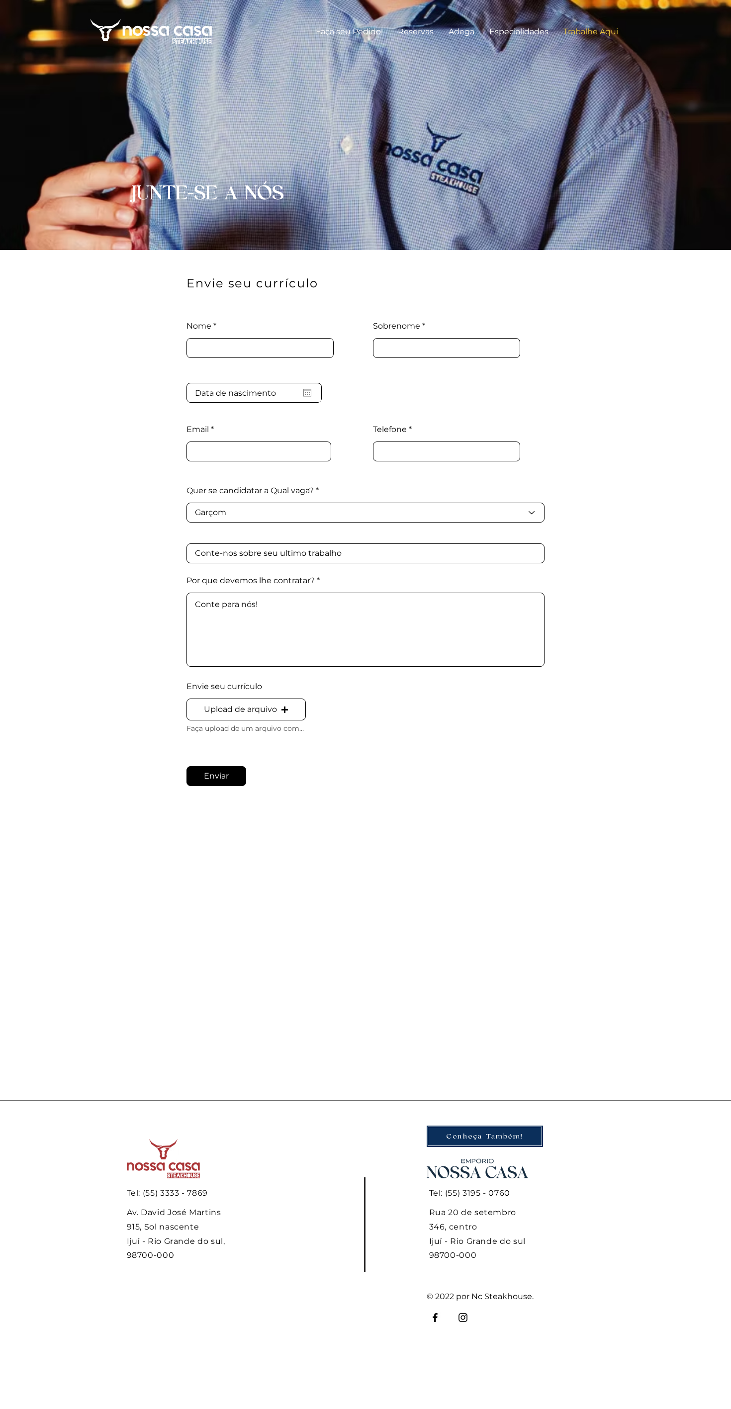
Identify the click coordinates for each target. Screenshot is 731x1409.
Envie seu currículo (224, 687)
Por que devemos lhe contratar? (250, 581)
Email (197, 430)
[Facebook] (435, 1317)
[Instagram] (463, 1317)
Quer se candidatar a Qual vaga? (250, 491)
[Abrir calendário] (307, 393)
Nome (198, 326)
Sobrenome (396, 326)
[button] (415, 31)
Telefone (390, 430)
